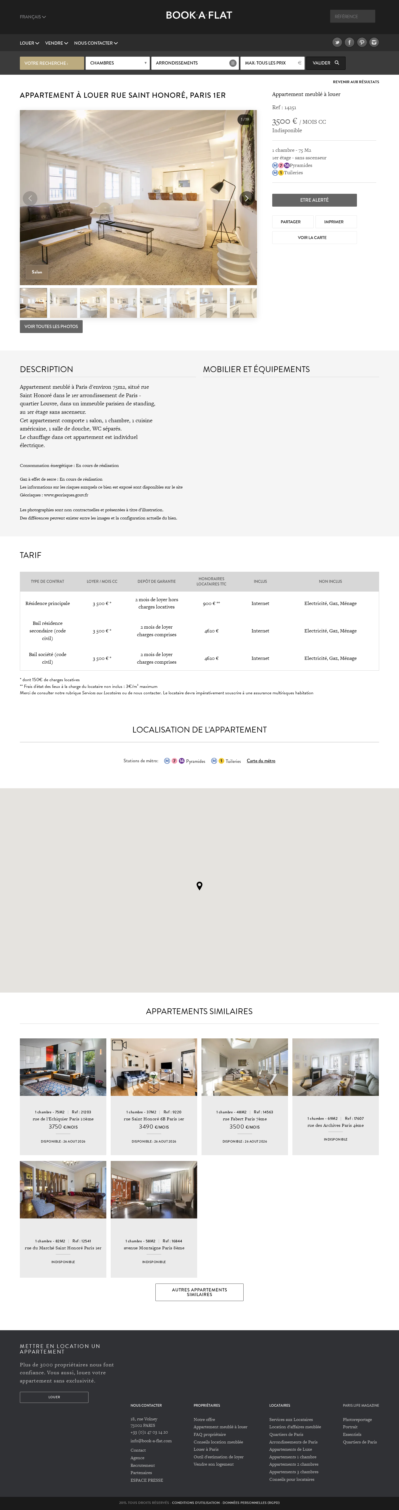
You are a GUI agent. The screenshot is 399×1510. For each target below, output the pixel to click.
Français (31, 17)
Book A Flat (199, 20)
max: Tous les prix (265, 63)
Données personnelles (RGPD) (251, 1502)
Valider (322, 63)
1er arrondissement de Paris (105, 395)
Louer (27, 43)
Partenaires (141, 1472)
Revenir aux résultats (356, 82)
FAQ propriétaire (210, 1434)
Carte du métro (261, 760)
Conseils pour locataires (291, 1479)
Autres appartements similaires (199, 1292)
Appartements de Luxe (290, 1449)
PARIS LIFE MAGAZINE (361, 1405)
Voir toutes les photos (51, 326)
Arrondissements (177, 63)
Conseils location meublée (218, 1442)
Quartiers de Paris (286, 1434)
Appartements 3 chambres (293, 1472)
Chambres (102, 63)
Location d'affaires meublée (295, 1427)
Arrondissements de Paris (293, 1442)
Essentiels (352, 1434)
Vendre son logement (214, 1464)
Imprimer (334, 222)
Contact (138, 1450)
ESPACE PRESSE (147, 1480)
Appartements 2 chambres (293, 1464)
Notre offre (204, 1419)
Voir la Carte (312, 237)
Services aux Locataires (291, 1419)
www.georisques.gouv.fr (66, 495)
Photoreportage (357, 1419)
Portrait (350, 1427)
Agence (137, 1458)
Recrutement (143, 1465)
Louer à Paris (206, 1449)
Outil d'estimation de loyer (219, 1457)
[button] (247, 198)
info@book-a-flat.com (151, 1441)
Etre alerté (314, 200)
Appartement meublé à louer (220, 1427)
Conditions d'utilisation (196, 1502)
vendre (54, 43)
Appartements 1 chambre (292, 1457)
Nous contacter (94, 43)
